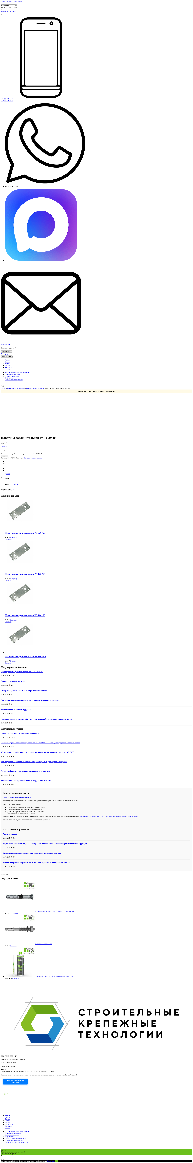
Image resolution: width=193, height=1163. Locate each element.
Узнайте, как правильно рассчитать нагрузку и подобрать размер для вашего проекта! (109, 816)
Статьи (7, 369)
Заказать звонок (6, 351)
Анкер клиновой (10, 834)
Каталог (7, 362)
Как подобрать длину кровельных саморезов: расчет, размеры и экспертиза (34, 762)
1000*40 (15, 484)
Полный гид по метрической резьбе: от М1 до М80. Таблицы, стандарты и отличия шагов (40, 743)
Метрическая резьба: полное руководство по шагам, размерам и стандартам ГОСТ (37, 752)
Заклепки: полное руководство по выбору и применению (26, 781)
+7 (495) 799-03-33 (7, 99)
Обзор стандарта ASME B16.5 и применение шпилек (24, 690)
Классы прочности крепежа (13, 681)
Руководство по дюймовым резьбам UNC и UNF (22, 672)
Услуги (7, 1117)
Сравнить (4, 446)
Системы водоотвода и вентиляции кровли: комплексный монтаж (32, 853)
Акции (7, 364)
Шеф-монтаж (9, 378)
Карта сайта (21, 1148)
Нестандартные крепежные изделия (17, 372)
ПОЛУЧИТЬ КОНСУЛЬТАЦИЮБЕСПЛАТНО (15, 1081)
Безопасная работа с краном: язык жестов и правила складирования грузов (36, 862)
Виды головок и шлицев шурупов (16, 709)
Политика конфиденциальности (8, 1148)
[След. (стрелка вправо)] (3, 1159)
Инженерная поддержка (13, 374)
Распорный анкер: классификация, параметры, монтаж (25, 771)
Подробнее (51, 1161)
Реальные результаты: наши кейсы (16, 1142)
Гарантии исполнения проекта (15, 1138)
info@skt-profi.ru (6, 344)
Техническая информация (14, 380)
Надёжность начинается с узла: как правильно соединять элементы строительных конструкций (45, 843)
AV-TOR (40, 1148)
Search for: (4, 7)
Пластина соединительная (35, 388)
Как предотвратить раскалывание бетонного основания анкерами (30, 700)
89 (13, 489)
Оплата (7, 1120)
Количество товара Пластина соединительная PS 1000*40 (20, 454)
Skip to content (17, 2)
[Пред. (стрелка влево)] (1, 1159)
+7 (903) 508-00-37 (7, 101)
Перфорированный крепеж (16, 388)
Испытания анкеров (12, 376)
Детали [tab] (7, 474)
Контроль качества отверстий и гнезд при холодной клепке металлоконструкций (36, 719)
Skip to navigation (6, 2)
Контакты (8, 367)
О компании (9, 1124)
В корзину (5, 456)
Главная (7, 360)
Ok (56, 1161)
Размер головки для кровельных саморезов (20, 733)
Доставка (8, 365)
